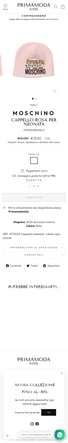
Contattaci (34, 254)
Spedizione (32, 142)
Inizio (33, 104)
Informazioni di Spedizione (34, 247)
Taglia (34, 154)
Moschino (34, 113)
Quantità (34, 180)
